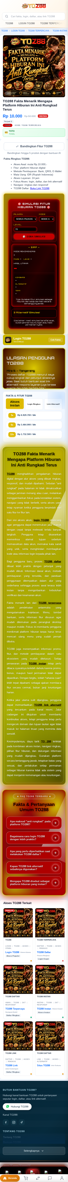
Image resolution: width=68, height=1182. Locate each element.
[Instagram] (14, 1123)
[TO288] (34, 5)
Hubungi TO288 (19, 1107)
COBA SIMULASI (34, 237)
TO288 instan (37, 663)
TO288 (9, 23)
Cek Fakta (56, 340)
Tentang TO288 (12, 1137)
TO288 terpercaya (50, 603)
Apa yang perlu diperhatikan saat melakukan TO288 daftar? (30, 853)
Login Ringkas (34, 404)
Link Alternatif (53, 404)
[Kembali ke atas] (61, 1159)
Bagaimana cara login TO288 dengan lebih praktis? (27, 838)
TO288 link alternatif (47, 705)
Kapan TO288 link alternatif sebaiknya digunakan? (26, 868)
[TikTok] (22, 1123)
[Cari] (6, 16)
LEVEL (18, 225)
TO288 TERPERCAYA (52, 23)
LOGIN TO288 (27, 23)
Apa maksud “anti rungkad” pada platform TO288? (30, 823)
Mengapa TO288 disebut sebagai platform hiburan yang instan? (30, 883)
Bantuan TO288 (12, 1142)
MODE (42, 214)
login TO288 (41, 520)
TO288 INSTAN (60, 31)
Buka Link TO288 (39, 188)
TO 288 (46, 741)
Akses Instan (15, 404)
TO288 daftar (52, 561)
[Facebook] (6, 1123)
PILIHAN (18, 214)
